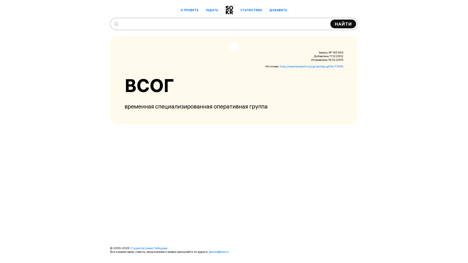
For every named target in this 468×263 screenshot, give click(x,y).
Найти (343, 24)
